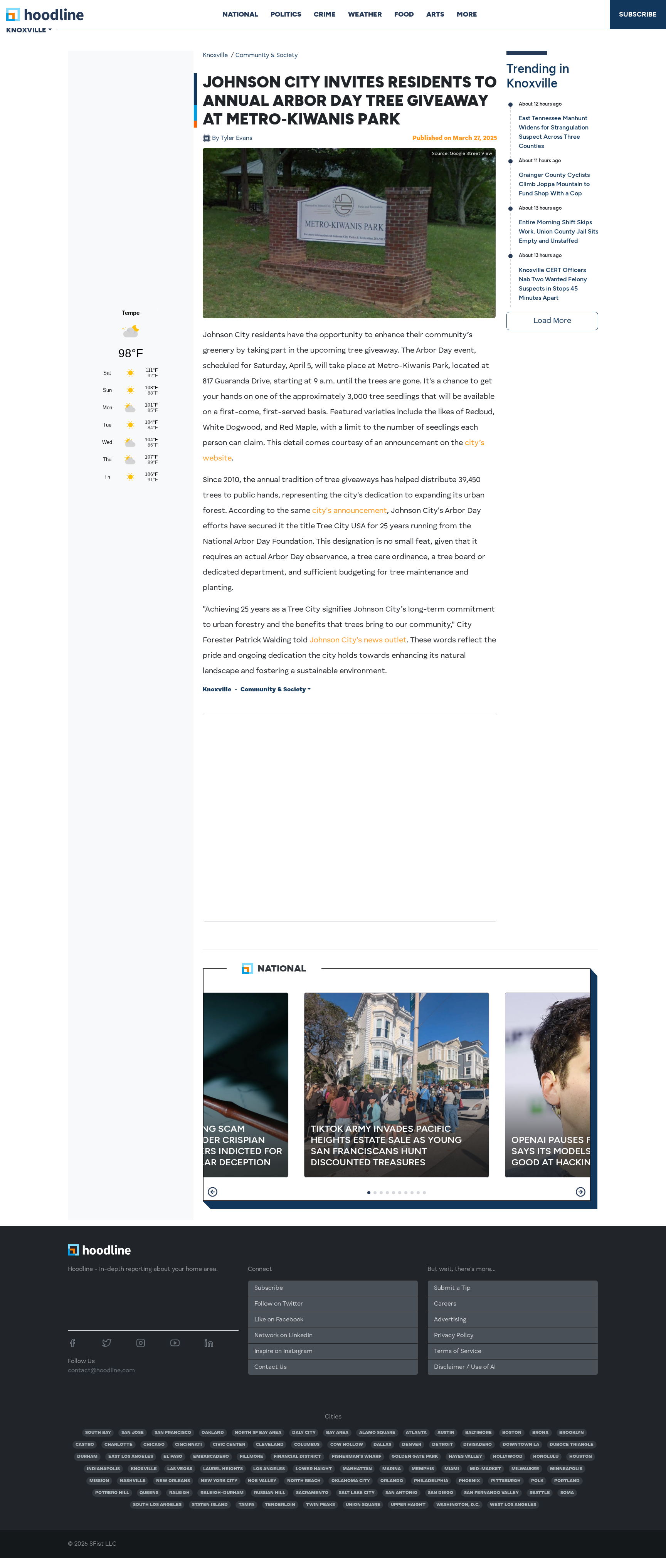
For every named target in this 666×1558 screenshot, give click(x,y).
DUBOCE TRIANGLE (572, 1444)
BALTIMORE (478, 1432)
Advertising (450, 1320)
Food (404, 14)
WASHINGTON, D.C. (457, 1505)
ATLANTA (416, 1432)
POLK (537, 1481)
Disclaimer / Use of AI (465, 1367)
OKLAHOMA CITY (350, 1481)
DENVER (411, 1444)
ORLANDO (391, 1481)
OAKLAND (213, 1432)
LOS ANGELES (269, 1469)
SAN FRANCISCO (173, 1432)
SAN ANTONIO (401, 1493)
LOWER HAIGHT (314, 1469)
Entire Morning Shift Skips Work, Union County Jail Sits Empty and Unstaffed (558, 231)
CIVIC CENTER (229, 1444)
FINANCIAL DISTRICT (297, 1456)
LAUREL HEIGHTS (223, 1469)
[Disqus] (350, 815)
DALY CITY (304, 1432)
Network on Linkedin (283, 1336)
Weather (365, 14)
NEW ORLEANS (173, 1481)
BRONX (540, 1432)
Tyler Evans (232, 138)
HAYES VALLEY (465, 1456)
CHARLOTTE (118, 1444)
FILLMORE (251, 1456)
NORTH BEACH (304, 1481)
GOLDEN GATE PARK (415, 1456)
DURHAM (87, 1456)
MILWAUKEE (525, 1469)
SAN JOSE (132, 1432)
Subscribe (638, 14)
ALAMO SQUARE (377, 1432)
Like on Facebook (278, 1320)
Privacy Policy (453, 1336)
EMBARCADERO (211, 1456)
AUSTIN (445, 1432)
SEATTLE (540, 1493)
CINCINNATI (188, 1444)
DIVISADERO (477, 1444)
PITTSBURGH (506, 1481)
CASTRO (85, 1444)
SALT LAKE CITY (357, 1493)
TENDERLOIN (280, 1505)
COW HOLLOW (346, 1444)
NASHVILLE (133, 1481)
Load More (552, 321)
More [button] (467, 14)
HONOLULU (545, 1456)
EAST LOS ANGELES (130, 1456)
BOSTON (511, 1432)
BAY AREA (337, 1432)
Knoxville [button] (26, 30)
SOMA (567, 1493)
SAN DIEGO (440, 1493)
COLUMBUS (307, 1444)
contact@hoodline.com (101, 1371)
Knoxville (215, 55)
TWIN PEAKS (320, 1505)
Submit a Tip (452, 1288)
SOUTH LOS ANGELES (157, 1505)
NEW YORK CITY (219, 1481)
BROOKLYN (571, 1432)
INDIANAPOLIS (103, 1469)
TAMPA (246, 1505)
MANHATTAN (357, 1469)
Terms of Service (457, 1351)
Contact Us (270, 1367)
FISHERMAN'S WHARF (356, 1456)
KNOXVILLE (144, 1469)
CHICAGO (154, 1444)
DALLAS (382, 1444)
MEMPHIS (423, 1469)
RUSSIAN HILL (269, 1493)
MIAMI (451, 1469)
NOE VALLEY (262, 1481)
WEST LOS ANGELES (513, 1505)
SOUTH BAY (98, 1432)
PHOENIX (469, 1481)
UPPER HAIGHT (408, 1505)
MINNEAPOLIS (566, 1469)
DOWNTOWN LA (521, 1444)
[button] (212, 1191)
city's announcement (349, 511)
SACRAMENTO (312, 1493)
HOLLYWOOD (508, 1456)
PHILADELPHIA (431, 1481)
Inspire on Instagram (283, 1351)
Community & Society (266, 55)
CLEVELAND (270, 1444)
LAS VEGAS (179, 1469)
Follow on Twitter (278, 1304)
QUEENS (149, 1493)
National (240, 14)
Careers (445, 1304)
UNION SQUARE (363, 1505)
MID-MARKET (485, 1469)
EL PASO (172, 1456)
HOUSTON (580, 1456)
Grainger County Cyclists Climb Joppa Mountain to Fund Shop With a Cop (554, 184)
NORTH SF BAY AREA (258, 1432)
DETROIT (442, 1444)
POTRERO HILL (112, 1493)
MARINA (391, 1469)
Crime (325, 14)
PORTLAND (567, 1481)
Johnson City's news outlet (358, 640)
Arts (435, 14)
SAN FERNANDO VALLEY (491, 1493)
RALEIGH (179, 1493)
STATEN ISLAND (210, 1505)
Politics (286, 14)
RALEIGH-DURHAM (222, 1493)
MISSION (99, 1481)
